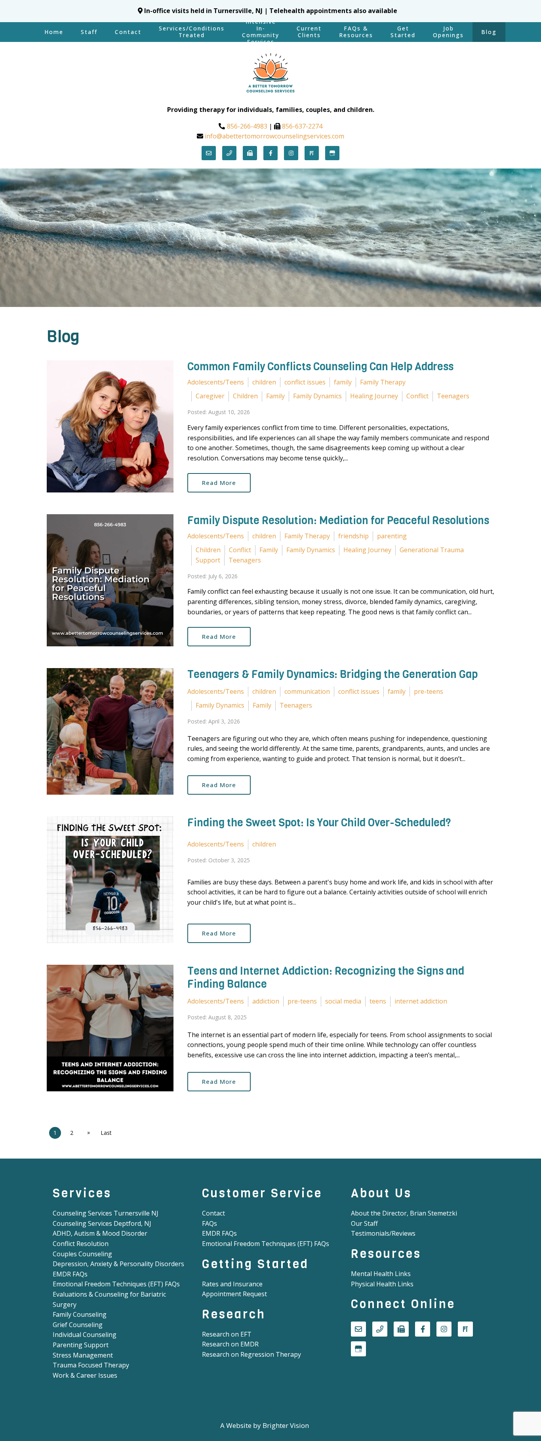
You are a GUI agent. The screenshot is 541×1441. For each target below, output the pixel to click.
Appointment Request (234, 1294)
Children (245, 396)
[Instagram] (291, 153)
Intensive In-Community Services (260, 32)
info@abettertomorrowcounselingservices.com (274, 136)
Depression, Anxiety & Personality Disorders (118, 1263)
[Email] (209, 153)
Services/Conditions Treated (192, 32)
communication (307, 691)
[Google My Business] (332, 153)
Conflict (417, 396)
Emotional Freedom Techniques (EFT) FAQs (116, 1284)
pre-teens (428, 691)
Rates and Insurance (232, 1284)
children (264, 382)
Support (208, 560)
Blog (489, 32)
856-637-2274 (302, 126)
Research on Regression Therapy (251, 1354)
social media (343, 1001)
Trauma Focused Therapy (91, 1365)
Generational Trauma (432, 549)
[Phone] (229, 153)
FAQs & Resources (356, 32)
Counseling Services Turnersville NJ (105, 1213)
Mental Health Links (381, 1273)
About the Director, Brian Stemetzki (404, 1213)
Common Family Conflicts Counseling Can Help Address (320, 367)
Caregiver (210, 396)
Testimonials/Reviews (383, 1233)
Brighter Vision (286, 1425)
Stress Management (83, 1355)
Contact (128, 32)
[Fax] (250, 153)
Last (106, 1132)
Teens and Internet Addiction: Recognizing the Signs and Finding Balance (325, 977)
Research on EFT (226, 1334)
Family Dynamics (317, 396)
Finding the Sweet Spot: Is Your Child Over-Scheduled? (319, 823)
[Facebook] (270, 153)
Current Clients (309, 32)
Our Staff (364, 1223)
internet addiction (420, 1001)
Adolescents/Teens (215, 382)
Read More (219, 483)
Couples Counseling (82, 1254)
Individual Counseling (84, 1334)
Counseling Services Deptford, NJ (102, 1223)
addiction (265, 1001)
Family (275, 396)
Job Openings (448, 32)
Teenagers (453, 396)
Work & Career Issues (85, 1375)
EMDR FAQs (70, 1274)
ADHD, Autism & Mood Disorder (100, 1233)
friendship (353, 536)
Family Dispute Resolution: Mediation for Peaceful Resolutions (338, 520)
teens (378, 1001)
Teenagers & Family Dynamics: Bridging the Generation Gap (332, 674)
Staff (89, 32)
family (343, 382)
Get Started (403, 32)
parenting (392, 536)
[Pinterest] (312, 153)
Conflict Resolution (81, 1243)
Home (53, 32)
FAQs (209, 1223)
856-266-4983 (247, 126)
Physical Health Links (382, 1284)
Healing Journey (374, 396)
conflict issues (305, 382)
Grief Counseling (78, 1324)
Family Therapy (383, 382)
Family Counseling (80, 1314)
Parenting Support (81, 1345)
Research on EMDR (230, 1344)
